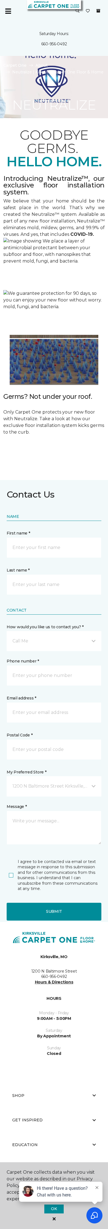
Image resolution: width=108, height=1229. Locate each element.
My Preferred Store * (26, 772)
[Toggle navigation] (8, 11)
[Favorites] (88, 11)
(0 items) (98, 11)
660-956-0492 (54, 43)
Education (25, 1144)
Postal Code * (19, 735)
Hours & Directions (54, 982)
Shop (18, 1095)
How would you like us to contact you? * (45, 627)
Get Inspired (27, 1119)
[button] (77, 11)
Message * (17, 806)
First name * (18, 533)
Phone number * (23, 661)
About (41, 65)
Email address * (21, 698)
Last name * (18, 570)
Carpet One (15, 65)
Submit (54, 911)
